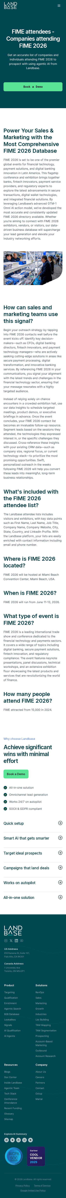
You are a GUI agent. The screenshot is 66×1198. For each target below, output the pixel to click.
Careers (40, 1077)
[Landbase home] (10, 5)
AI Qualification (12, 1030)
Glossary (9, 1113)
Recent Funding (13, 1108)
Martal (39, 1099)
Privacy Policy (22, 1185)
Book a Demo (16, 774)
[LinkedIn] (16, 940)
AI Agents (9, 1036)
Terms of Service (42, 1185)
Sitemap (8, 1119)
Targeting (9, 992)
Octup (39, 1093)
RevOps (40, 992)
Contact (40, 1088)
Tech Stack (10, 1093)
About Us (41, 1071)
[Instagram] (5, 940)
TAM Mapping (43, 1025)
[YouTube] (21, 940)
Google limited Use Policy (33, 1190)
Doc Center (10, 1077)
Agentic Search (12, 1008)
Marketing (41, 1003)
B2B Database (11, 1014)
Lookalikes (10, 1019)
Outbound (41, 1050)
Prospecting (42, 1036)
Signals (8, 1025)
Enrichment (10, 1003)
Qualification (11, 997)
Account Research (46, 1056)
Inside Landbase (13, 1082)
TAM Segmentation (46, 1030)
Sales (38, 997)
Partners (40, 1082)
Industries (41, 1014)
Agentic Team (11, 1088)
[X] (11, 940)
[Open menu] (59, 5)
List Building (42, 1019)
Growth (40, 1008)
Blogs (7, 1071)
